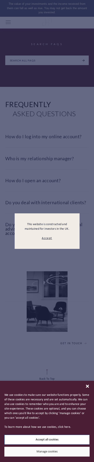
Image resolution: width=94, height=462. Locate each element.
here (67, 427)
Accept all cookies (47, 439)
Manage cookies (47, 451)
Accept (47, 238)
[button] (87, 386)
